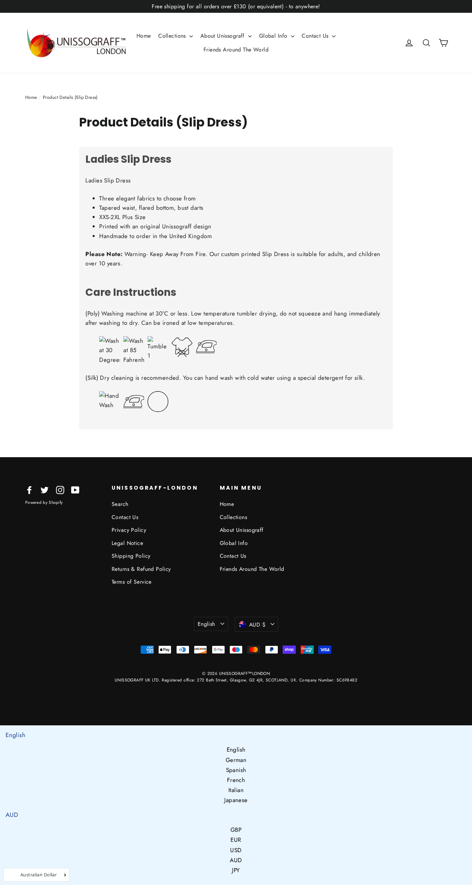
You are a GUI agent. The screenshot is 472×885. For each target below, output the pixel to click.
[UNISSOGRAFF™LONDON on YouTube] (75, 489)
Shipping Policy (131, 556)
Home (143, 36)
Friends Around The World (236, 50)
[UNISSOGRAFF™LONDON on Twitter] (44, 489)
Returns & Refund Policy (141, 569)
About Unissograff (223, 36)
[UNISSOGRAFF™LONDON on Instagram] (60, 489)
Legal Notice (127, 543)
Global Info (274, 36)
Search (120, 504)
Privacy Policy (129, 530)
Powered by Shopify (44, 502)
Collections (173, 36)
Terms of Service (132, 582)
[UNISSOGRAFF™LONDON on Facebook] (29, 489)
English (206, 624)
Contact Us (316, 36)
